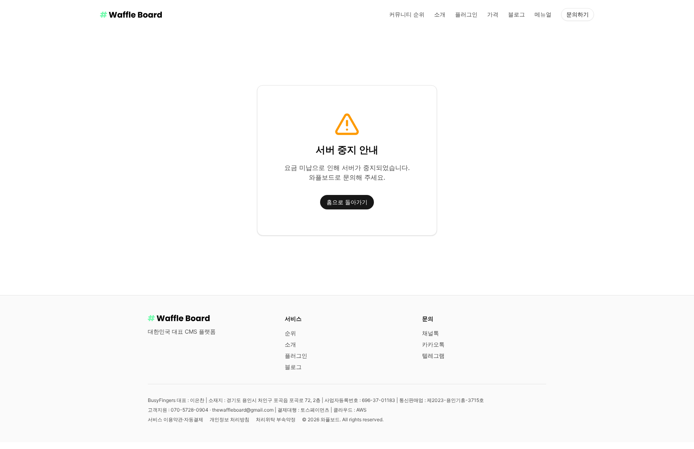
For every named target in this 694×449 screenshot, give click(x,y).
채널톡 (430, 333)
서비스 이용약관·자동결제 (175, 419)
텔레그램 (433, 355)
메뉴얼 (543, 14)
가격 (492, 14)
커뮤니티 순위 (407, 14)
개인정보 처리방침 (229, 419)
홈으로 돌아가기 (347, 202)
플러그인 (466, 14)
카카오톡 (433, 344)
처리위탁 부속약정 (276, 419)
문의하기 (577, 14)
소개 (439, 14)
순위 (290, 333)
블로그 (516, 14)
